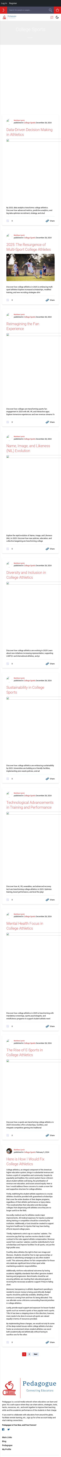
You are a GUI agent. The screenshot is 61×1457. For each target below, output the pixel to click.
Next (35, 1354)
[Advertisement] (30, 76)
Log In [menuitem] (4, 3)
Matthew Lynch (19, 120)
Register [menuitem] (13, 3)
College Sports (29, 123)
